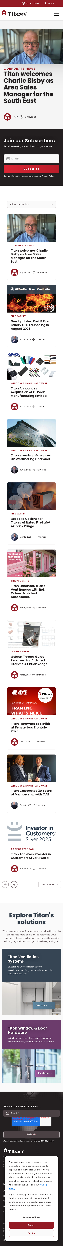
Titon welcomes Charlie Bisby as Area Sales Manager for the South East (29, 87)
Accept (31, 1225)
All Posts (48, 884)
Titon (15, 116)
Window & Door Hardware (29, 383)
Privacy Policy (48, 176)
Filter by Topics (19, 204)
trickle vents (20, 580)
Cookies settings (31, 1217)
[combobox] (54, 3)
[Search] (45, 3)
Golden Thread (21, 651)
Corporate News (20, 68)
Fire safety (18, 316)
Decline (31, 1233)
